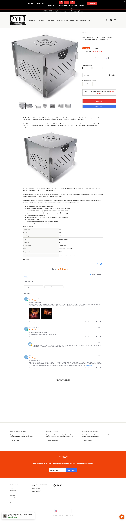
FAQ (11, 500)
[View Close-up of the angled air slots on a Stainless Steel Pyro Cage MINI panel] (60, 106)
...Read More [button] (89, 365)
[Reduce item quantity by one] (84, 84)
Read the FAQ (88, 440)
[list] (65, 314)
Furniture (72, 20)
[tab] (95, 274)
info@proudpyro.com (39, 490)
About (88, 20)
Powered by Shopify (68, 515)
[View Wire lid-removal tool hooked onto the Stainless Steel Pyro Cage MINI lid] (37, 106)
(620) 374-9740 (37, 488)
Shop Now (92, 3)
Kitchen (66, 20)
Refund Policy (13, 490)
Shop (77, 20)
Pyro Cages (32, 20)
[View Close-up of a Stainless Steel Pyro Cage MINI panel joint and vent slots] (67, 106)
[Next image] (76, 66)
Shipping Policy (13, 493)
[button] (32, 322)
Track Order (13, 495)
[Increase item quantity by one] (90, 84)
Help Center (83, 20)
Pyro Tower (41, 20)
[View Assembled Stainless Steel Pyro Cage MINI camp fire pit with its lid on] (22, 106)
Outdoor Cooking (51, 20)
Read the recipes (52, 440)
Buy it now (99, 106)
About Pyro (15, 440)
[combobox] (33, 286)
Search (11, 488)
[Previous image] (13, 66)
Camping (59, 20)
